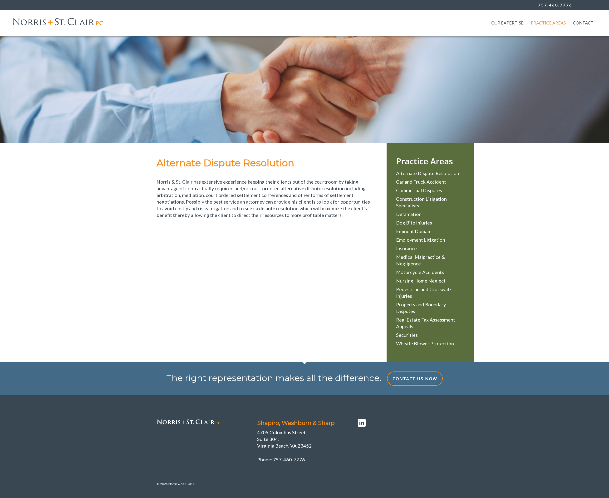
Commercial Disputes (419, 190)
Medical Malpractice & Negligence (420, 260)
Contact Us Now (415, 378)
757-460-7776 (289, 459)
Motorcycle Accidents (420, 272)
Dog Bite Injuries (414, 222)
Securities (407, 335)
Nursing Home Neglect (421, 280)
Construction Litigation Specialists (421, 202)
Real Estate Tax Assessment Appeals (425, 323)
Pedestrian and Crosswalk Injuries (424, 292)
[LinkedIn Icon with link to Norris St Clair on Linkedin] (405, 423)
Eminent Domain (414, 231)
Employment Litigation (420, 240)
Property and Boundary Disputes (421, 308)
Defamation (409, 214)
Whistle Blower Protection (425, 343)
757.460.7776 (555, 5)
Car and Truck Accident (421, 182)
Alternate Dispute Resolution (427, 173)
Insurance (406, 248)
